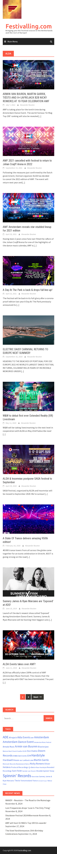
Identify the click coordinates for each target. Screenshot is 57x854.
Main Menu (12, 41)
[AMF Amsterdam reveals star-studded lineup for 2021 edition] (28, 207)
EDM (29, 755)
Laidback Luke (28, 760)
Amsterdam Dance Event (18, 742)
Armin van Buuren (26, 746)
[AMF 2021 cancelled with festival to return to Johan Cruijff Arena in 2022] (28, 141)
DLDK (25, 751)
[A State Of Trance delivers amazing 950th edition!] (28, 518)
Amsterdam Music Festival (42, 742)
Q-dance (32, 767)
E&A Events (22, 756)
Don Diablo (32, 751)
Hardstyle (38, 755)
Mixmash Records (9, 764)
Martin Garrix (41, 760)
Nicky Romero (37, 763)
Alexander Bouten (27, 105)
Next (36, 697)
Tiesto (17, 780)
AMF (32, 738)
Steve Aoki (35, 776)
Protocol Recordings (19, 767)
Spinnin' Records (17, 775)
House (16, 760)
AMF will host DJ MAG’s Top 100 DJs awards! (25, 823)
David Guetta (17, 751)
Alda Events (23, 737)
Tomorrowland (26, 780)
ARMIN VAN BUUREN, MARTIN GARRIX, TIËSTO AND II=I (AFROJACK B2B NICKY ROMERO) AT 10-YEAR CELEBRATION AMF (26, 97)
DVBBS (15, 756)
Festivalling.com (29, 26)
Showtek (39, 771)
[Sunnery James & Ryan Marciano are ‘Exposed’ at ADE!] (28, 581)
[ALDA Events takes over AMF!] (28, 644)
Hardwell (8, 760)
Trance (35, 780)
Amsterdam (41, 737)
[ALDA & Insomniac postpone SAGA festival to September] (28, 459)
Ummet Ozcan (42, 781)
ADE (5, 737)
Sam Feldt (17, 770)
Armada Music (9, 746)
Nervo (27, 764)
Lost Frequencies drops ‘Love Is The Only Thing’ (27, 808)
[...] (39, 116)
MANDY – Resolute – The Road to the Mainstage (27, 800)
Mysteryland (20, 764)
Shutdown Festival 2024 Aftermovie (21, 815)
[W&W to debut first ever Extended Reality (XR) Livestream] (28, 396)
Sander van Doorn (29, 771)
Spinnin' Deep (48, 771)
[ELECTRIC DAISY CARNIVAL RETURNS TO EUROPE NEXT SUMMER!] (28, 329)
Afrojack (13, 737)
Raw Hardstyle (41, 767)
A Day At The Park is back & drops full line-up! (27, 290)
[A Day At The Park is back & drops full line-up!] (28, 270)
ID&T (21, 760)
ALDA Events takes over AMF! (19, 664)
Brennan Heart (7, 751)
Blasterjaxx (43, 746)
